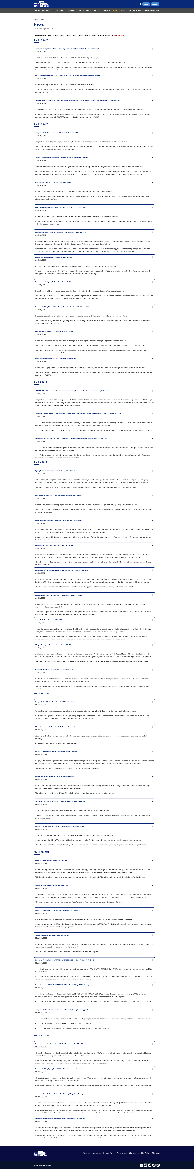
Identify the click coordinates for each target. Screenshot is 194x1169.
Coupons (71, 10)
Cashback (106, 10)
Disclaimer (156, 1153)
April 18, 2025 (41, 35)
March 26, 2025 (91, 35)
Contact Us (96, 1153)
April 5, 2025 (66, 35)
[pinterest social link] (149, 1165)
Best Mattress (57, 10)
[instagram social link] (145, 1165)
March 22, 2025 (119, 35)
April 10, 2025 (54, 35)
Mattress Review (41, 10)
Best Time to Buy (135, 10)
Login (146, 4)
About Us (86, 1153)
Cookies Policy (144, 1153)
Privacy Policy (108, 1153)
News (115, 10)
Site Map (132, 1153)
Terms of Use (122, 1153)
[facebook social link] (141, 1165)
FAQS (122, 10)
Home (36, 19)
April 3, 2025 (78, 35)
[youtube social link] (158, 1165)
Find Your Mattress (151, 10)
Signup (155, 4)
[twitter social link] (154, 1165)
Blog (96, 10)
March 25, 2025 (105, 35)
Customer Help (84, 10)
